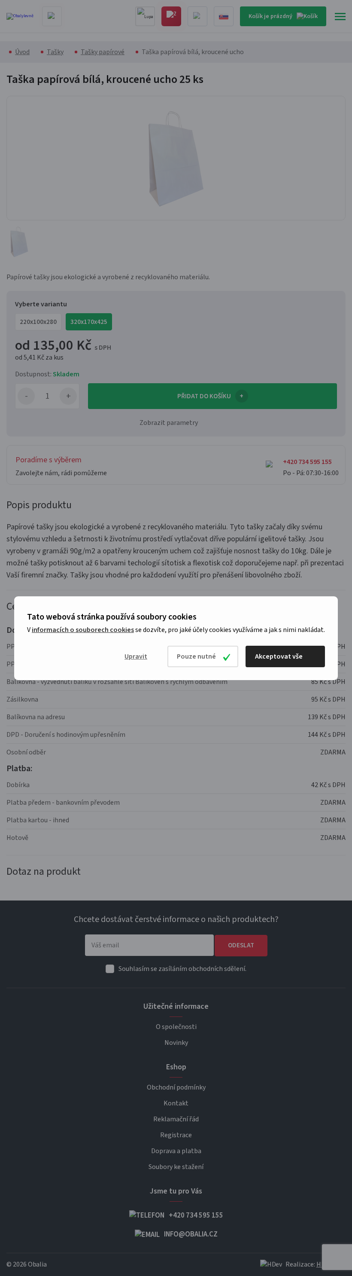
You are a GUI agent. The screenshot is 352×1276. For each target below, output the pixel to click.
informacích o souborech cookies (83, 630)
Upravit (135, 656)
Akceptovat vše (279, 656)
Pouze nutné (196, 656)
